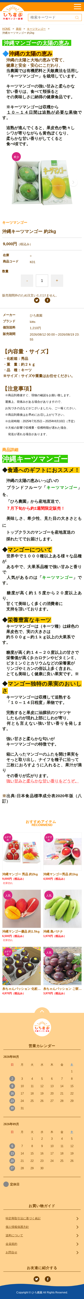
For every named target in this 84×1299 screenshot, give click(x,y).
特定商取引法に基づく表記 (23, 1218)
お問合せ (11, 1252)
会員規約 (11, 1244)
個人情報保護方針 (17, 1227)
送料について (14, 1235)
